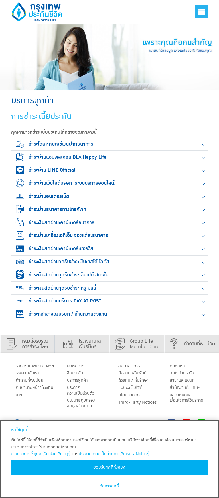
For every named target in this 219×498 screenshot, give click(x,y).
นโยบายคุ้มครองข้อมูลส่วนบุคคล (81, 403)
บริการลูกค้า (77, 380)
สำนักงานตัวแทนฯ (185, 387)
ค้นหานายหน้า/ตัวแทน (34, 387)
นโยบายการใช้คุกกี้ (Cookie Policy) (40, 454)
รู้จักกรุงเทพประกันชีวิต (35, 365)
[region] (109, 459)
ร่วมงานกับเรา (27, 373)
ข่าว (19, 394)
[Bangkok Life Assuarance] (36, 11)
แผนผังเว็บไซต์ (130, 387)
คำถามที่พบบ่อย (29, 380)
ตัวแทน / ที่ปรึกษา (133, 380)
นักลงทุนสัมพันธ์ (132, 373)
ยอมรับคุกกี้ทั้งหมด (109, 467)
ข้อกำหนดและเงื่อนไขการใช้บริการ (186, 397)
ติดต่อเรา (177, 365)
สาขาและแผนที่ (182, 380)
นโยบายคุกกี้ (129, 394)
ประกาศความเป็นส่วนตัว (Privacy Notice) (114, 454)
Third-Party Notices (137, 402)
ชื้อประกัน (75, 373)
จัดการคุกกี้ (109, 486)
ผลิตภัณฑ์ (75, 365)
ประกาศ (80, 390)
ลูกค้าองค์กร (129, 365)
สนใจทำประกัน (182, 373)
